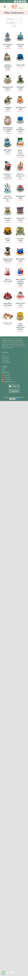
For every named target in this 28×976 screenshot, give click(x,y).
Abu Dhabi (4, 367)
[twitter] (20, 1)
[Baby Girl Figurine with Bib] (20, 161)
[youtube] (23, 1)
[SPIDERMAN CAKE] (20, 183)
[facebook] (15, 1)
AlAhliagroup (19, 397)
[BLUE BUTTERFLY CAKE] (20, 115)
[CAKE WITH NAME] (20, 205)
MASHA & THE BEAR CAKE (7, 67)
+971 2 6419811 (7, 377)
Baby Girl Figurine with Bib (20, 176)
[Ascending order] (20, 19)
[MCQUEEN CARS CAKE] (7, 290)
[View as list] (15, 26)
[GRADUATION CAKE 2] (7, 74)
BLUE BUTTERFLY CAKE (20, 129)
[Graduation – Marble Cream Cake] (7, 161)
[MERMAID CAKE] (20, 32)
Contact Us (5, 360)
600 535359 (7, 375)
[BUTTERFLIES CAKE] (20, 95)
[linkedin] (25, 1)
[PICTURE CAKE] (20, 226)
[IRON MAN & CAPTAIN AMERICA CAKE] (20, 266)
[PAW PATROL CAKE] (20, 246)
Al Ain (3, 370)
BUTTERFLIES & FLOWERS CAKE (8, 129)
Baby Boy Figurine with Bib (7, 198)
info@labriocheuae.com (9, 381)
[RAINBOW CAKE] (7, 205)
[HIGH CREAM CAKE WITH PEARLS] (20, 311)
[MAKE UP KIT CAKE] (20, 290)
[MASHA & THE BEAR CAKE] (7, 52)
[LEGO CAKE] (20, 52)
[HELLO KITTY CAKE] (7, 266)
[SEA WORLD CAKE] (7, 32)
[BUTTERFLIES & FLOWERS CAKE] (7, 115)
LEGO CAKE (20, 65)
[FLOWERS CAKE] (7, 95)
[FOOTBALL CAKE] (20, 74)
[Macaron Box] (7, 311)
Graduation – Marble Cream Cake (7, 176)
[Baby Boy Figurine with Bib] (7, 183)
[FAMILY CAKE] (7, 226)
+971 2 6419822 (7, 379)
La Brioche (4, 366)
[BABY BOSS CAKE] (7, 137)
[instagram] (17, 1)
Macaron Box (7, 323)
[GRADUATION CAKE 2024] (7, 246)
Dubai (3, 369)
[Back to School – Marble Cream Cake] (20, 137)
